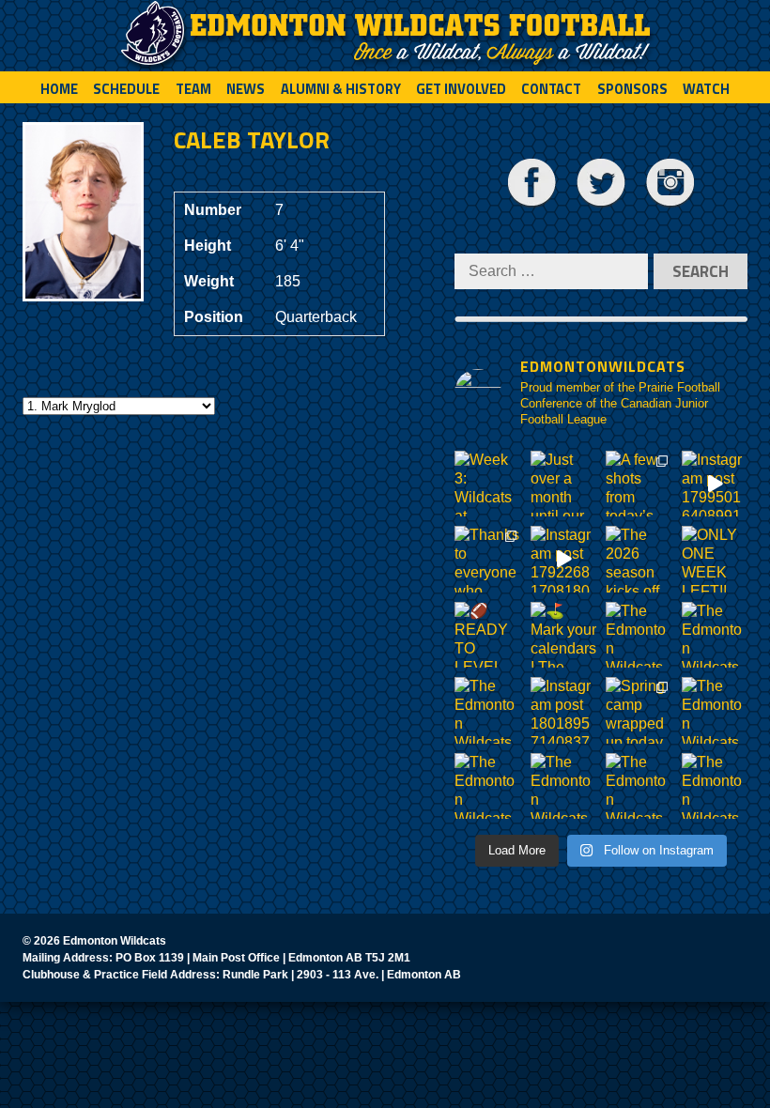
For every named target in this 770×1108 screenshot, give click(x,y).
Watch (706, 89)
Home (59, 89)
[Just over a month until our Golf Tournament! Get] (564, 484)
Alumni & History (341, 89)
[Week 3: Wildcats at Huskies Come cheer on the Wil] (487, 484)
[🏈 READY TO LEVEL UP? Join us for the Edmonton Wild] (487, 635)
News (245, 89)
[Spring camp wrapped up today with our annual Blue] (639, 710)
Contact (551, 89)
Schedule (126, 89)
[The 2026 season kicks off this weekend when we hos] (639, 559)
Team (193, 89)
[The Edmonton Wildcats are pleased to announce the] (639, 635)
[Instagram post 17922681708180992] (564, 559)
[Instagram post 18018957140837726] (564, 710)
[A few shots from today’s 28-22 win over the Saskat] (639, 484)
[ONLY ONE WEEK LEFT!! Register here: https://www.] (715, 559)
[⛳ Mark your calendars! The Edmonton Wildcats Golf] (564, 635)
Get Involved (461, 89)
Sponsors (632, 89)
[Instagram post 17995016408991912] (715, 484)
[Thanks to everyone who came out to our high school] (487, 559)
